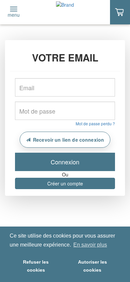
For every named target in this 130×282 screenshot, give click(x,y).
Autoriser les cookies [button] (92, 266)
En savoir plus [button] (90, 245)
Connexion (65, 161)
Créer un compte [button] (65, 183)
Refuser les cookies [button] (36, 266)
